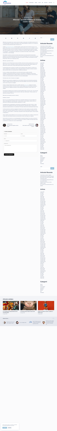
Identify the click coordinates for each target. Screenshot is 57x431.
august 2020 (42, 143)
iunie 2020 (42, 145)
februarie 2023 (42, 112)
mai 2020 (41, 146)
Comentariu (6, 143)
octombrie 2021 (42, 131)
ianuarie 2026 (42, 71)
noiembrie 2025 (42, 73)
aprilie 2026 (42, 67)
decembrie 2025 (42, 72)
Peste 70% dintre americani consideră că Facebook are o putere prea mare (37, 322)
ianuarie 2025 (42, 85)
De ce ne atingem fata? (23, 322)
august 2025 (42, 77)
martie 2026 (42, 197)
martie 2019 (42, 149)
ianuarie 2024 (42, 99)
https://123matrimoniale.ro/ (10, 46)
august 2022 (42, 119)
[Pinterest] (18, 38)
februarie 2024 (42, 98)
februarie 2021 (42, 139)
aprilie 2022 (42, 124)
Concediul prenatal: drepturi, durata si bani (27, 311)
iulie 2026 (41, 64)
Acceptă (4, 427)
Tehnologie (50, 2)
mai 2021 (41, 137)
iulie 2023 (41, 106)
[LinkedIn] (23, 38)
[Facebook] (6, 38)
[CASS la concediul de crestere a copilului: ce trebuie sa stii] (46, 305)
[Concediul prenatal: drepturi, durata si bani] (28, 305)
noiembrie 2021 (42, 130)
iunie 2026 (42, 65)
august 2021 (42, 133)
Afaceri (39, 2)
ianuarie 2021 (42, 140)
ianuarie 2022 (42, 256)
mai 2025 (41, 80)
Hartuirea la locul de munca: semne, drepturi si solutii (10, 322)
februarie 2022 (42, 126)
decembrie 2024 (42, 86)
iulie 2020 (41, 144)
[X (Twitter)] (12, 38)
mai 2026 (41, 66)
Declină (9, 427)
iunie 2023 (42, 107)
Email (5, 138)
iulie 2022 (41, 120)
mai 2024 (41, 94)
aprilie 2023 (42, 110)
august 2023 (42, 105)
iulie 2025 (41, 78)
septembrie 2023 (43, 104)
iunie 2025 (42, 79)
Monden (36, 2)
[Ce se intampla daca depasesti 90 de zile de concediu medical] (11, 305)
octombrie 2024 (42, 217)
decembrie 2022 (42, 243)
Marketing (45, 2)
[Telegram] (29, 38)
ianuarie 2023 (42, 113)
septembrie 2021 (43, 132)
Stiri (42, 2)
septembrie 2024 (43, 90)
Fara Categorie (42, 157)
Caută (41, 37)
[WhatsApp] (35, 38)
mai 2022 (41, 123)
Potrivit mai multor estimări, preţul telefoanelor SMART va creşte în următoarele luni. (50, 322)
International (31, 2)
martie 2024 (42, 97)
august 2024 (42, 91)
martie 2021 (42, 138)
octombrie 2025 (42, 74)
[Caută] (53, 2)
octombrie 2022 (42, 117)
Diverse (27, 2)
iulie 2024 (41, 92)
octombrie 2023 (42, 103)
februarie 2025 (42, 84)
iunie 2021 (42, 136)
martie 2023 (42, 111)
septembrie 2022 (43, 118)
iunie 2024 (42, 93)
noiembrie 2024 (42, 87)
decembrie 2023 (42, 100)
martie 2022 (42, 125)
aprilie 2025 (42, 210)
